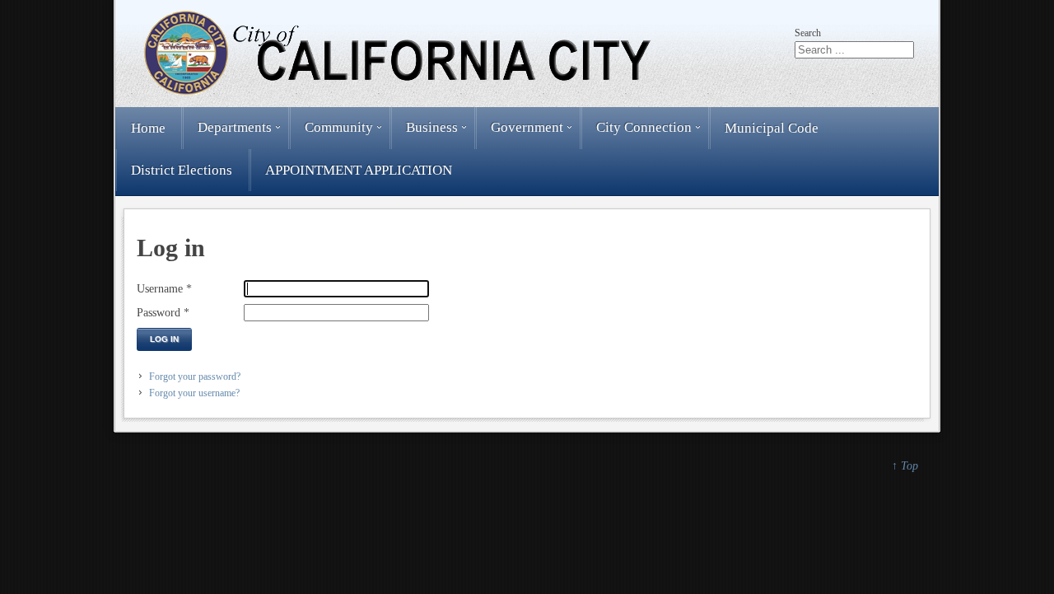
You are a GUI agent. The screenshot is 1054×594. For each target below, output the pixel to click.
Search (808, 33)
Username (164, 288)
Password (163, 312)
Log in (164, 339)
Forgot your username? (194, 393)
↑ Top (905, 465)
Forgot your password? (194, 376)
